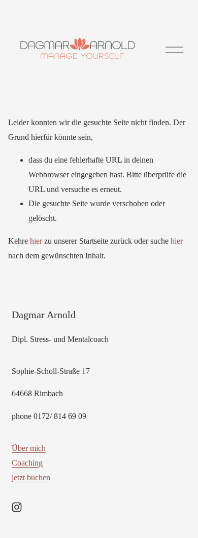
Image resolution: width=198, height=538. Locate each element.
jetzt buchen (31, 477)
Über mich (29, 448)
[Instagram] (17, 507)
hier (36, 241)
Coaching (27, 462)
